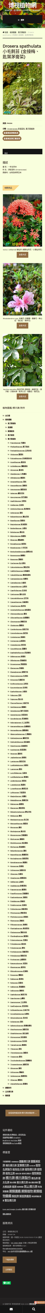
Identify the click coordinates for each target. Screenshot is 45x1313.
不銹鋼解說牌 (15, 1162)
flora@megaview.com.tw (13, 1249)
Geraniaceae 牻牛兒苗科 (19, 711)
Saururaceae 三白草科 (18, 1002)
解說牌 (15, 1196)
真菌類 (10, 427)
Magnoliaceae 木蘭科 (18, 796)
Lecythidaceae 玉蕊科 (18, 773)
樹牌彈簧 (20, 1187)
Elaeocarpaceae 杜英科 (19, 676)
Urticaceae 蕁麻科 (17, 1072)
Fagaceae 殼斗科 (16, 699)
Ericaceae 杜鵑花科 (17, 680)
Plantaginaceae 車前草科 (19, 928)
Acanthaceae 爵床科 (18, 462)
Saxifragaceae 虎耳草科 (19, 1006)
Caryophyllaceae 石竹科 (19, 598)
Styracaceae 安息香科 (18, 1037)
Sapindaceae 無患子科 (18, 995)
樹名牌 (34, 1178)
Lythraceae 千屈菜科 (18, 793)
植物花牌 (18, 1173)
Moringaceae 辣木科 (18, 831)
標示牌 (10, 1178)
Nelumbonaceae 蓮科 (18, 851)
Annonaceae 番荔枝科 (18, 489)
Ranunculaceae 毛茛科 (18, 963)
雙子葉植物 (22, 32)
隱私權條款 (7, 1214)
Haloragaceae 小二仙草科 (19, 723)
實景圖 (7, 1096)
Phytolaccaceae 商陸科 (19, 917)
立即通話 (8, 1270)
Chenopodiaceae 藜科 (18, 614)
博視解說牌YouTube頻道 (12, 1143)
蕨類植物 (11, 431)
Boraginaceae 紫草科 (18, 544)
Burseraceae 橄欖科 (17, 555)
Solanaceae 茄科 (16, 1022)
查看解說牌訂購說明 (12, 139)
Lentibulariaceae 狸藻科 (19, 777)
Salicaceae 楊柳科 (17, 991)
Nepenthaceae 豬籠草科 (19, 855)
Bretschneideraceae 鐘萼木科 (21, 552)
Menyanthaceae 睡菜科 (19, 824)
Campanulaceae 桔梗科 (19, 579)
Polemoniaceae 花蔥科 (19, 940)
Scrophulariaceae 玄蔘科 (19, 1014)
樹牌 (14, 1186)
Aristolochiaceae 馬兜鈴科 (20, 509)
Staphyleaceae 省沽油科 (19, 1033)
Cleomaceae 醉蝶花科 (18, 622)
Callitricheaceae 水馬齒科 (20, 571)
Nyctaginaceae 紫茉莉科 (19, 859)
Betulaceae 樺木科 (17, 532)
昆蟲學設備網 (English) (11, 1138)
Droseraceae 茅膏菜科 (16, 129)
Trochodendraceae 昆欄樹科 (21, 1061)
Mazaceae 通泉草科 (17, 808)
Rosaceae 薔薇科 (16, 975)
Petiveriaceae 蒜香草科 (19, 909)
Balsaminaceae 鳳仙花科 (19, 517)
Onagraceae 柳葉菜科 (18, 878)
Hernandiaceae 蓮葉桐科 (19, 730)
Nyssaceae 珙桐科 (17, 866)
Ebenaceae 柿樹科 (17, 668)
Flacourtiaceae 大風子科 (19, 703)
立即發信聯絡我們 (39, 1302)
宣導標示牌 (23, 1165)
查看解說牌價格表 (11, 133)
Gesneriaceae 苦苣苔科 (19, 715)
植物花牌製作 (26, 1174)
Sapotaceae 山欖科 (17, 998)
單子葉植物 (12, 423)
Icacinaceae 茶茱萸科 (18, 750)
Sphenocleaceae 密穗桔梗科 (21, 1026)
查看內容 (22, 255)
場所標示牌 (11, 1165)
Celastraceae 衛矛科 (18, 606)
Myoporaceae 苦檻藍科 (19, 835)
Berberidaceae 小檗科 (18, 528)
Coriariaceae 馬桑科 (17, 637)
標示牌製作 (23, 1178)
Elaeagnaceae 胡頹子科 (19, 672)
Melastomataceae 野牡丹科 (20, 812)
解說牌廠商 (25, 1196)
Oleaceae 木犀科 (16, 874)
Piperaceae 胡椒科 (17, 921)
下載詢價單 (9, 1260)
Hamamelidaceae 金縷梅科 (20, 726)
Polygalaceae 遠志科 (18, 944)
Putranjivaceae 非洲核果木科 (21, 458)
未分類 (7, 416)
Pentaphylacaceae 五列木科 (20, 451)
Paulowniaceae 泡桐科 (18, 897)
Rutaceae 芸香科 (16, 983)
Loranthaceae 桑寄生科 (19, 789)
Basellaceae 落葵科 (17, 521)
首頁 (6, 32)
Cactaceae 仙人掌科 (17, 563)
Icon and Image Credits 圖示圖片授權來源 (19, 1209)
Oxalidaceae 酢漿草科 (18, 886)
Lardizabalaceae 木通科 (19, 765)
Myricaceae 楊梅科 (17, 839)
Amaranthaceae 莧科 (18, 482)
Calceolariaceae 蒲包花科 (20, 567)
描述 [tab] (6, 153)
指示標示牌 (32, 1165)
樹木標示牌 (22, 1182)
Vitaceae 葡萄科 (16, 1080)
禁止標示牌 (30, 1186)
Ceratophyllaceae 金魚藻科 (20, 610)
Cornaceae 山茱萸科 (17, 641)
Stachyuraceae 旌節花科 (19, 1029)
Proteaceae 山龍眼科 (18, 960)
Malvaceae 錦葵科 (17, 804)
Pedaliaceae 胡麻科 (17, 901)
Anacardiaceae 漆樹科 (18, 486)
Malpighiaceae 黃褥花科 (19, 800)
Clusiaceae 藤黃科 (17, 625)
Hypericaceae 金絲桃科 (19, 746)
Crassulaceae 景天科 (18, 645)
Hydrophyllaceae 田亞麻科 (20, 742)
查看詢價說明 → (22, 1113)
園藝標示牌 (24, 1161)
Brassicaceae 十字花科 (18, 548)
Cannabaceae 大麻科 (18, 583)
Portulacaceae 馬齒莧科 (19, 952)
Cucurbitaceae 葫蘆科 (18, 649)
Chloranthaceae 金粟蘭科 (19, 618)
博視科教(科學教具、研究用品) (14, 1135)
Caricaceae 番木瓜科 (18, 594)
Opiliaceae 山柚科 (17, 882)
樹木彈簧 (13, 1183)
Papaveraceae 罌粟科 (18, 890)
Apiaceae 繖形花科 (17, 493)
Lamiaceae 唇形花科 (18, 761)
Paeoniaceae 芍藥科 (18, 443)
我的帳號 (11, 1309)
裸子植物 (11, 435)
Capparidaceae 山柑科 (18, 587)
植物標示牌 (31, 1169)
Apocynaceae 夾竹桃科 (19, 497)
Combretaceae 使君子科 (19, 629)
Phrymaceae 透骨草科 (18, 913)
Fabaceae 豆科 (15, 695)
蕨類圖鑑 (15, 1191)
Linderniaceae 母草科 (18, 781)
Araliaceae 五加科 (17, 505)
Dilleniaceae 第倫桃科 (18, 660)
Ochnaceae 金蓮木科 (18, 870)
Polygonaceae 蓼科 (17, 948)
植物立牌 (10, 1173)
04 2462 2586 (16, 1243)
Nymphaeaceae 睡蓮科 (18, 862)
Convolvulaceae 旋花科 (19, 633)
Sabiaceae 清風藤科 (17, 987)
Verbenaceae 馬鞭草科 (18, 1076)
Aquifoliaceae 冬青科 (18, 501)
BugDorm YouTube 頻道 (12, 1140)
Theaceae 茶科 (16, 1049)
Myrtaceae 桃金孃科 (17, 847)
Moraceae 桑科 (16, 827)
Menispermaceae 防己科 (19, 820)
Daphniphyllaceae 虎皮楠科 (20, 653)
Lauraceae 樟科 (16, 769)
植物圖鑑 (13, 32)
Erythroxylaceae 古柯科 (19, 684)
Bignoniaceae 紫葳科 (18, 536)
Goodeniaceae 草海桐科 (19, 719)
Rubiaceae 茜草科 (17, 979)
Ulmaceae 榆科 (16, 1068)
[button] (39, 65)
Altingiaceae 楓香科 (17, 478)
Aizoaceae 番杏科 (17, 470)
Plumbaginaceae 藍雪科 (19, 936)
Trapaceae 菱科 (16, 1057)
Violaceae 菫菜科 (16, 454)
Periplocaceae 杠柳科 (18, 905)
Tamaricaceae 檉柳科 (18, 1045)
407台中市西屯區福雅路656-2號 (20, 1251)
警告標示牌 (10, 1200)
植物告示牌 (18, 1169)
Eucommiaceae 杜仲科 (18, 688)
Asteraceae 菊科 (16, 513)
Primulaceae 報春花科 (18, 956)
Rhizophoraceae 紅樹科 (19, 971)
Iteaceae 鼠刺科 (16, 754)
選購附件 (8, 1088)
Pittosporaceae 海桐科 (19, 925)
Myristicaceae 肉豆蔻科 (19, 843)
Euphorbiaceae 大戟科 (18, 692)
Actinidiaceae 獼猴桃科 (19, 466)
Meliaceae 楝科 (16, 816)
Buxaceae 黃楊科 (16, 559)
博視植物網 (22, 5)
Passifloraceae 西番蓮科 (19, 894)
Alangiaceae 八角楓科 (18, 474)
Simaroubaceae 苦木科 (19, 1018)
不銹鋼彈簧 (7, 1162)
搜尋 (33, 1309)
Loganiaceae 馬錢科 (17, 785)
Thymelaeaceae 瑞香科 (19, 1053)
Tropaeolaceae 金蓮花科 (19, 1064)
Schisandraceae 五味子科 (19, 1010)
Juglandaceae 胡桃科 (18, 757)
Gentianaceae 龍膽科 (18, 707)
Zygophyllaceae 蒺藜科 (19, 1084)
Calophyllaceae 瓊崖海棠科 (20, 575)
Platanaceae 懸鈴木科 (18, 932)
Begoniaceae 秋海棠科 (18, 524)
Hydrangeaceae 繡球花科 (19, 738)
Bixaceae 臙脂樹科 (17, 540)
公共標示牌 (9, 1092)
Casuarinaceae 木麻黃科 (19, 602)
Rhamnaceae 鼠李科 (18, 967)
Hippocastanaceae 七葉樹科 (20, 734)
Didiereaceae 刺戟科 (17, 656)
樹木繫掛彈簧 (33, 1183)
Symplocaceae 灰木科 (18, 1041)
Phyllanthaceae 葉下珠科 (19, 447)
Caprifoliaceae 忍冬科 (18, 590)
